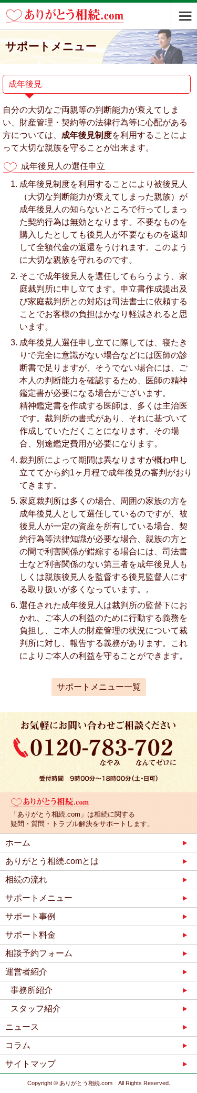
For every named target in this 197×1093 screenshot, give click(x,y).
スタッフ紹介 (36, 1008)
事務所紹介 (32, 990)
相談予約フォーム (38, 953)
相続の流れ (26, 879)
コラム (17, 1045)
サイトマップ (30, 1063)
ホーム (17, 842)
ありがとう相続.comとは (52, 861)
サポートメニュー (38, 897)
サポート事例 (30, 916)
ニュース (22, 1026)
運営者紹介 (26, 971)
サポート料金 (30, 934)
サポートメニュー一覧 (99, 686)
